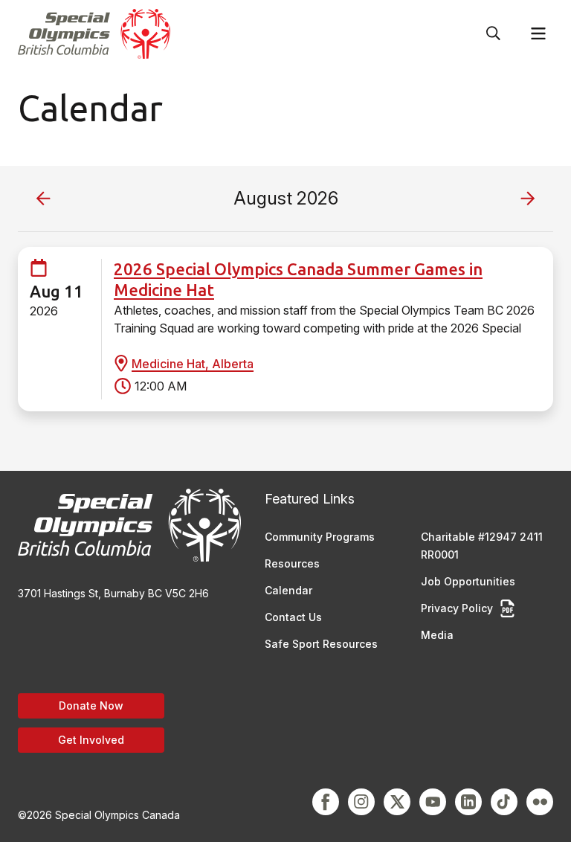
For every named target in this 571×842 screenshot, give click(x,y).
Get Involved (91, 739)
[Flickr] (539, 801)
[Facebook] (325, 801)
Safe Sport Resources (321, 643)
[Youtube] (432, 801)
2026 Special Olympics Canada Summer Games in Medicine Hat (298, 280)
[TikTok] (504, 801)
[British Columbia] (94, 34)
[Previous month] (43, 198)
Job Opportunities (468, 581)
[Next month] (528, 198)
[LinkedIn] (468, 801)
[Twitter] (397, 801)
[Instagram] (361, 801)
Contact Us (293, 617)
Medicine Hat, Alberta (193, 363)
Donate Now (91, 705)
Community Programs (320, 536)
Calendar (288, 590)
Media (437, 635)
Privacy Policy (457, 608)
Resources (292, 563)
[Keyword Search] (494, 33)
